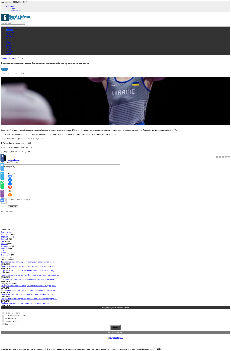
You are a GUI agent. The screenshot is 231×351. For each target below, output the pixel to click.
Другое (8, 324)
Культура (4, 255)
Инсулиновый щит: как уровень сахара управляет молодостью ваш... (29, 290)
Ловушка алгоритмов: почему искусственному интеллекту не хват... (29, 266)
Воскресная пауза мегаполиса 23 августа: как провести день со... (27, 294)
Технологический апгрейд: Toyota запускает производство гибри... (28, 262)
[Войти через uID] (10, 176)
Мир (3, 241)
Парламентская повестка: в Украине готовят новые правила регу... (28, 270)
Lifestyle (4, 248)
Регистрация (16, 10)
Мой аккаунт (11, 6)
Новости (12, 58)
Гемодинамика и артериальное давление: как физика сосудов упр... (28, 286)
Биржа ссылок (10, 318)
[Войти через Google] (10, 191)
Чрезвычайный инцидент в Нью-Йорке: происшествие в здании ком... (30, 275)
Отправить (13, 207)
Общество (5, 246)
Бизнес (4, 244)
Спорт (4, 69)
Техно (3, 250)
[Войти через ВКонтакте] (10, 180)
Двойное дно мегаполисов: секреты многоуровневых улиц (25, 303)
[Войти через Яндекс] (10, 187)
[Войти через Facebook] (10, 183)
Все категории (7, 232)
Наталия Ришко (13, 160)
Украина (4, 237)
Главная (4, 58)
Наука (3, 253)
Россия (4, 239)
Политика (5, 234)
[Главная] (16, 21)
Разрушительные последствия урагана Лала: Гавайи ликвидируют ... (29, 299)
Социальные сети (12, 321)
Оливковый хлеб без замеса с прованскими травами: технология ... (28, 279)
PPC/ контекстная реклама (15, 316)
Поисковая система (12, 313)
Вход (13, 8)
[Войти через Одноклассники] (10, 195)
